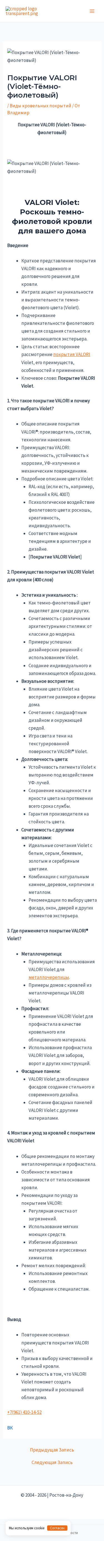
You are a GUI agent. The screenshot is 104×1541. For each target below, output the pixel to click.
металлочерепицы (49, 977)
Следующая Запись (52, 1462)
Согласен (57, 1528)
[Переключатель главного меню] (92, 11)
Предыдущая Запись (52, 1450)
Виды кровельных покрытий (40, 106)
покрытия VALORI (71, 354)
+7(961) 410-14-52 (24, 1412)
